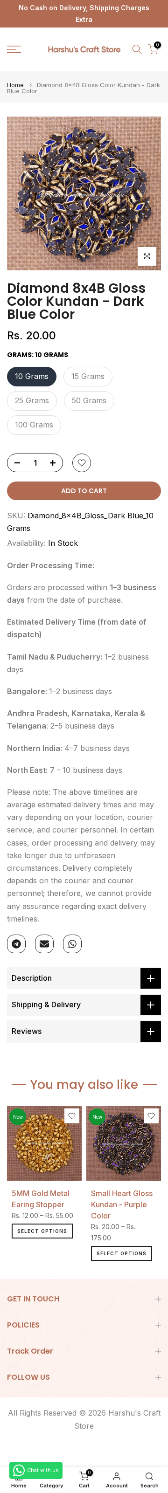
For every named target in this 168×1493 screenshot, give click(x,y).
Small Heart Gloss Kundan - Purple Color (122, 1204)
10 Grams (32, 376)
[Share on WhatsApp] (72, 944)
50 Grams (89, 400)
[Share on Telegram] (16, 944)
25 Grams (32, 400)
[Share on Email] (44, 944)
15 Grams (88, 376)
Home (15, 85)
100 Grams (34, 424)
